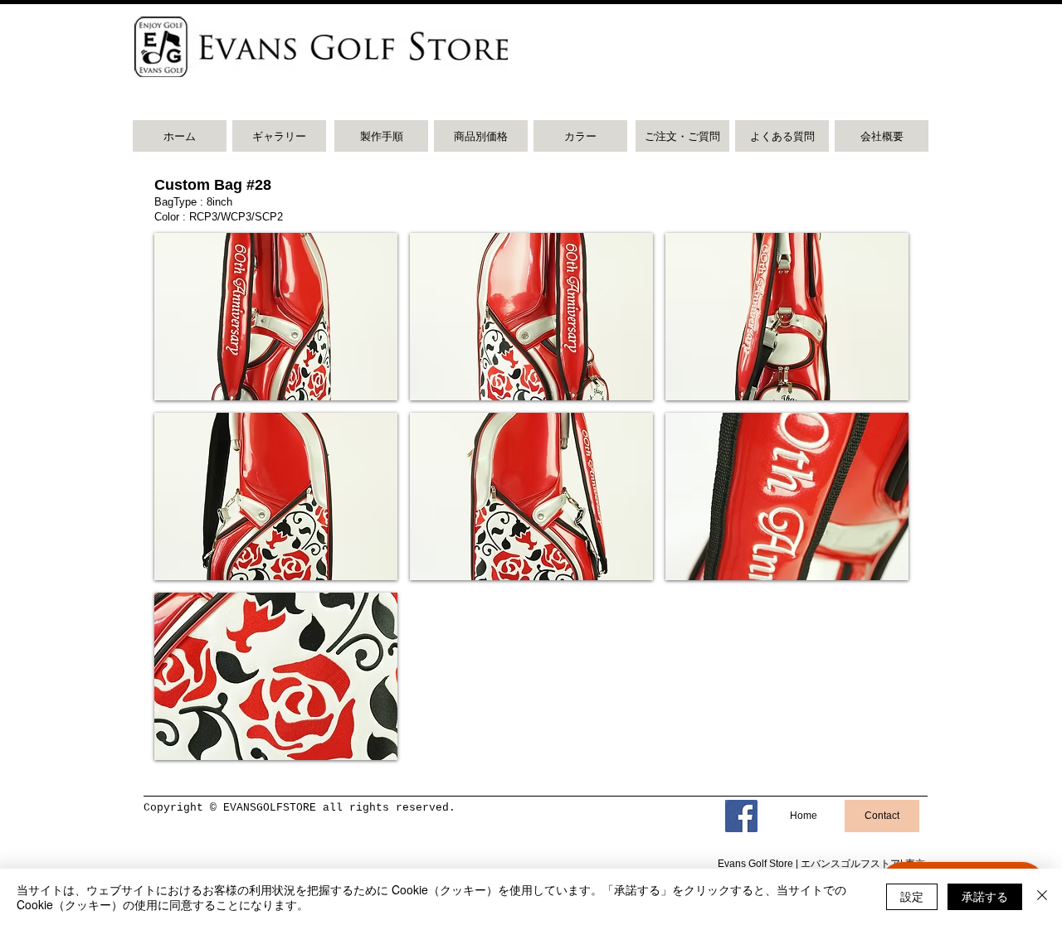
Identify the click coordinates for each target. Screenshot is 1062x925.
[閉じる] (1042, 897)
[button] (275, 316)
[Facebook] (741, 816)
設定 (911, 896)
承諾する (985, 896)
